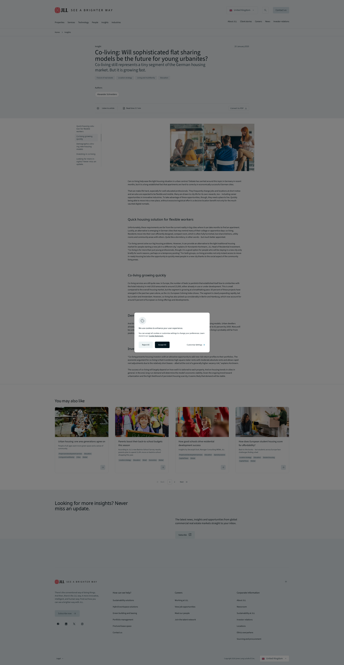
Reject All (145, 345)
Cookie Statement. (156, 336)
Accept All (162, 345)
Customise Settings (196, 344)
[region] (172, 332)
